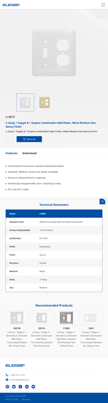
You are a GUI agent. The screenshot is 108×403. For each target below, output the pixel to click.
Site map (26, 399)
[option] (54, 52)
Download (29, 153)
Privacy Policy (12, 399)
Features (12, 153)
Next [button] (100, 52)
